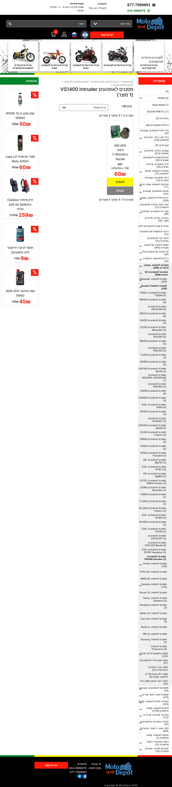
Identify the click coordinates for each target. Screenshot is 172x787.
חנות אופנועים (127, 81)
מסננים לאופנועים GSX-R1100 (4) (154, 530)
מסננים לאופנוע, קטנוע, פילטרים (104, 81)
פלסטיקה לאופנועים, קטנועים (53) (154, 689)
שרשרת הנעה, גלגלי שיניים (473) (155, 696)
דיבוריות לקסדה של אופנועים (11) (154, 232)
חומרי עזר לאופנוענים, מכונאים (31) (158, 239)
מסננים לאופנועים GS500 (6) (153, 392)
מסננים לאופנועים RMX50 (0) (153, 301)
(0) (167, 91)
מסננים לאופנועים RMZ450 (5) (157, 385)
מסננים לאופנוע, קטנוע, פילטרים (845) (156, 266)
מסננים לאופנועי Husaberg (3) (153, 606)
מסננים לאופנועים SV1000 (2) (152, 523)
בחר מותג (125, 23)
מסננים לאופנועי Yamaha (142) (154, 585)
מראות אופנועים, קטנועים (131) (156, 192)
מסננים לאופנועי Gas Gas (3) (154, 620)
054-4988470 (136, 10)
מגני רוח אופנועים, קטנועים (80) (155, 212)
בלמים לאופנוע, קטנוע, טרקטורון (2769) (157, 709)
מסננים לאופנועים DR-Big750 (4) (154, 461)
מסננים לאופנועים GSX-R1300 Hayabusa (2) (154, 551)
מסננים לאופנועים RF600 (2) (153, 413)
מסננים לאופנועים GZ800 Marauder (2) (153, 488)
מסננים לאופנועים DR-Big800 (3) (154, 475)
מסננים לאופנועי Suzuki (123, 85)
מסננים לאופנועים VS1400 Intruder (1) (155, 557)
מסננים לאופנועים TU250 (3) (153, 356)
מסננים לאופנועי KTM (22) (153, 571)
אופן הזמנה (95, 768)
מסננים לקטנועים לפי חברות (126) (154, 654)
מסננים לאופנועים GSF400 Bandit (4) (152, 370)
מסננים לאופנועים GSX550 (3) (152, 399)
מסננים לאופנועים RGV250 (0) (157, 335)
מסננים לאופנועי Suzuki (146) (154, 287)
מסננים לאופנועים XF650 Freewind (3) (153, 454)
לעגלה (120, 190)
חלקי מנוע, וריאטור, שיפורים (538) (155, 729)
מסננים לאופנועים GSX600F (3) (157, 419)
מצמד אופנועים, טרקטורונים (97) (154, 723)
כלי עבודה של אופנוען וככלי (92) (155, 253)
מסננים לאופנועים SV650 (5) (153, 447)
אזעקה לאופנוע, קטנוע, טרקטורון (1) (157, 736)
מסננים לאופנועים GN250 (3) (153, 321)
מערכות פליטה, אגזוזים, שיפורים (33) (157, 749)
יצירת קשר (107, 35)
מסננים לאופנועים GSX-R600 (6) (154, 406)
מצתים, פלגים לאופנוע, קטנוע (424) (154, 702)
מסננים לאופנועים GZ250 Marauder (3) (153, 328)
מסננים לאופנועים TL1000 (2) (152, 502)
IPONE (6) (163, 98)
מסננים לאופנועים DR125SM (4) (157, 308)
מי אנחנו (96, 764)
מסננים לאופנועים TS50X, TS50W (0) (153, 294)
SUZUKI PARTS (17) (158, 111)
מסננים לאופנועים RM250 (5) (153, 342)
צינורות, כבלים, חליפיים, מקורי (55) (156, 219)
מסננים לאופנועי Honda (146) (155, 565)
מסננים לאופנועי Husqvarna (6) (159, 647)
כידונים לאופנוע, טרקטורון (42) (156, 259)
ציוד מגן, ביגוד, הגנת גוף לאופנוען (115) (156, 138)
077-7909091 (138, 5)
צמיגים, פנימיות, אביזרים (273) (156, 716)
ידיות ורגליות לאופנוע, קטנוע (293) (155, 199)
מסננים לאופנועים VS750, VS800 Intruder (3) (153, 482)
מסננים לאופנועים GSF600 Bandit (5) (152, 426)
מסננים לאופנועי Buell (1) (154, 627)
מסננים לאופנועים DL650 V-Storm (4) (153, 433)
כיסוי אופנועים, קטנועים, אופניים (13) (156, 179)
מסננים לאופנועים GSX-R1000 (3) (154, 516)
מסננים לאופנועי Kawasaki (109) (153, 280)
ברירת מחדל (100, 107)
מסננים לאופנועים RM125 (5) (153, 314)
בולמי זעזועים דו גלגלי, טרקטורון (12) (157, 743)
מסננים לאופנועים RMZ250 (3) (157, 349)
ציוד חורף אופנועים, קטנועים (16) (154, 131)
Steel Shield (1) (160, 105)
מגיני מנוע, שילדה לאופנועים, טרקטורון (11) (154, 206)
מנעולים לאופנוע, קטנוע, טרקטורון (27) (156, 172)
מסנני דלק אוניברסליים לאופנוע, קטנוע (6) (156, 675)
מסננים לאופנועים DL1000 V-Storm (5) (152, 509)
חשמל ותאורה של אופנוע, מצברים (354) (156, 246)
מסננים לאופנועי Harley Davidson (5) (155, 599)
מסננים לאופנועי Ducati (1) (153, 592)
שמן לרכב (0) (162, 145)
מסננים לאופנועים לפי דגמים (76, 81)
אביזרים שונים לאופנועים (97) (154, 226)
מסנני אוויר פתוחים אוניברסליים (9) (158, 668)
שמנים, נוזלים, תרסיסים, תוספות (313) (156, 152)
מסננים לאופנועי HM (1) (155, 633)
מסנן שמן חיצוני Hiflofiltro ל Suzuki (120, 152)
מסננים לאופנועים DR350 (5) (153, 363)
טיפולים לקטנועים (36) (157, 125)
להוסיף (120, 182)
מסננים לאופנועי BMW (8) (154, 578)
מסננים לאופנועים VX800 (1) (153, 495)
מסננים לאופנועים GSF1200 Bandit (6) (155, 544)
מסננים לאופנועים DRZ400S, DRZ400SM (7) (154, 378)
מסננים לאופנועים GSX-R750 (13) (154, 468)
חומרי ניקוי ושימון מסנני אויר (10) (154, 682)
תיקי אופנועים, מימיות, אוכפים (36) (157, 165)
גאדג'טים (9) (162, 118)
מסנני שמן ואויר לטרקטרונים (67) (154, 661)
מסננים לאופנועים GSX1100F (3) (157, 537)
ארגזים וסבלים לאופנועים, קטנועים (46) (156, 158)
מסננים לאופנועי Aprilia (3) (153, 613)
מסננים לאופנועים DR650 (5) (153, 440)
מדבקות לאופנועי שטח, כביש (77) (154, 185)
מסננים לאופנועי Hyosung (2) (154, 640)
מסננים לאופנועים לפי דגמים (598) (156, 273)
